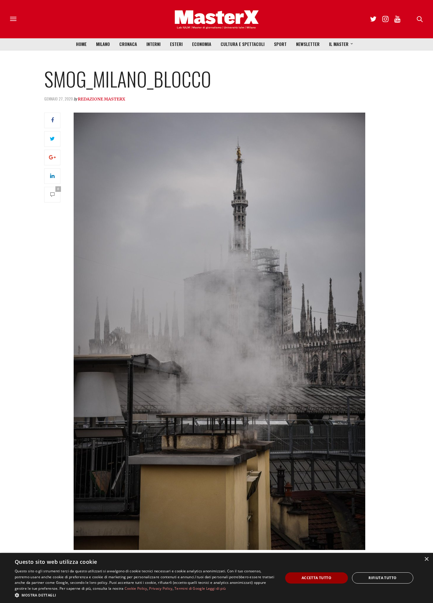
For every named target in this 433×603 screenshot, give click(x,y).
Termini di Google (189, 588)
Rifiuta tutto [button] (382, 577)
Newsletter (308, 44)
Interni (153, 44)
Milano (103, 44)
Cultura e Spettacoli (243, 44)
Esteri (176, 44)
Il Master (338, 44)
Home (81, 44)
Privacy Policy (160, 588)
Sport (280, 44)
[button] (145, 595)
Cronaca (128, 44)
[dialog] (216, 578)
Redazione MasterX (101, 99)
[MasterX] (216, 19)
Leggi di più (216, 588)
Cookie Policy (136, 588)
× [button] (426, 559)
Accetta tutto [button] (316, 577)
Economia (201, 44)
